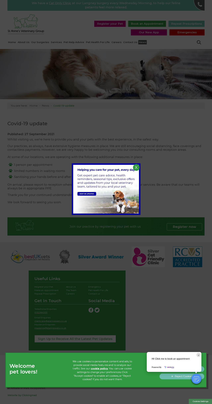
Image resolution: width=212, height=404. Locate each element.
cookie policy (99, 368)
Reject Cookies (183, 376)
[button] (196, 379)
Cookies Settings (200, 401)
